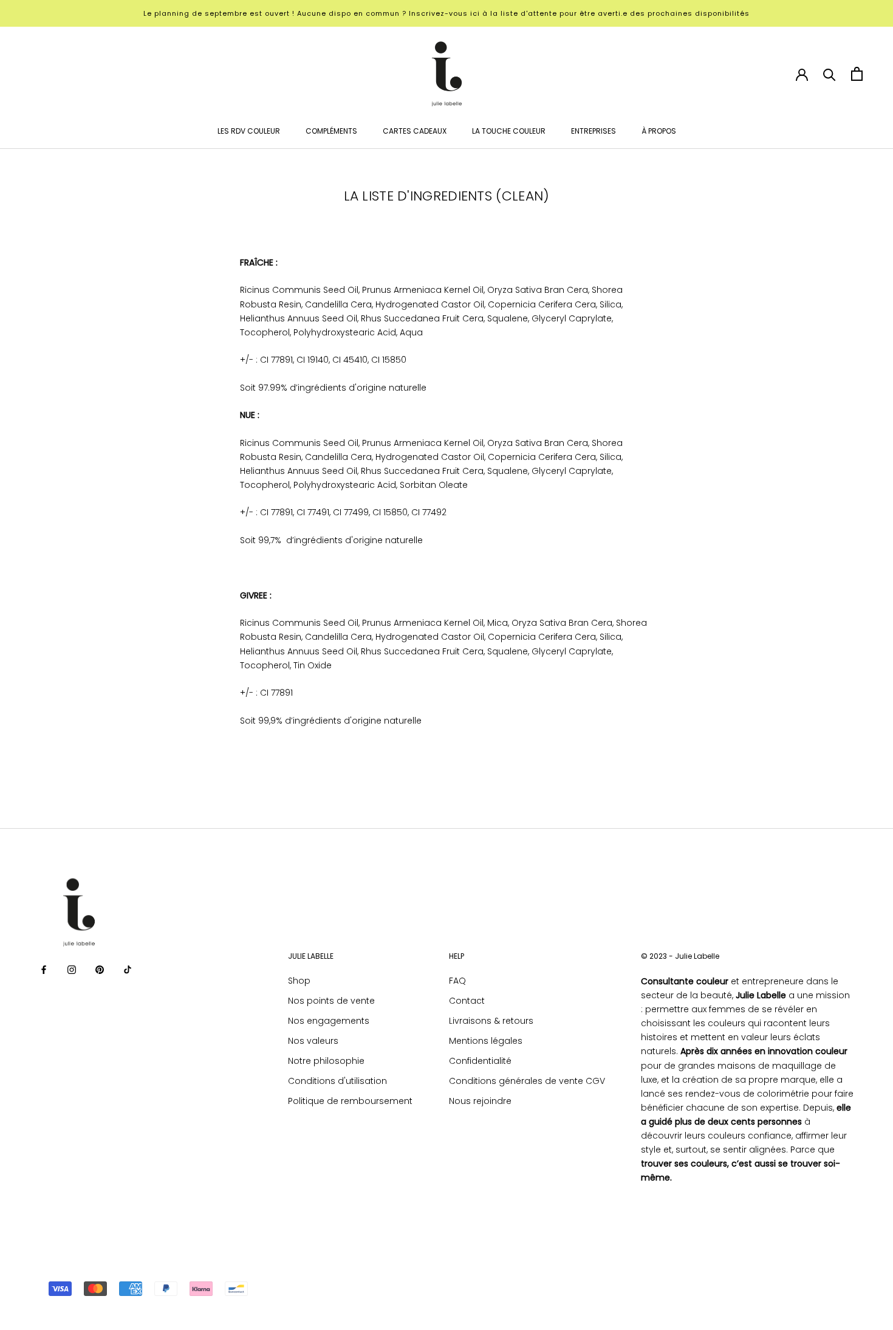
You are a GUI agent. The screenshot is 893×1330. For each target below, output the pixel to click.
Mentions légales (485, 1041)
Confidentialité (480, 1061)
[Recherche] (829, 73)
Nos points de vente (331, 1001)
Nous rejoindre (480, 1101)
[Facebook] (43, 969)
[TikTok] (127, 969)
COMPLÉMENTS (331, 131)
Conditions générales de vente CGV (527, 1081)
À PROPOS (659, 131)
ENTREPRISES (593, 131)
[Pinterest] (99, 969)
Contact (467, 1001)
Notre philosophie (326, 1061)
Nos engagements (328, 1021)
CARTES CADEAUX (414, 131)
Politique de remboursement (350, 1101)
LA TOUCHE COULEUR (509, 131)
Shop (299, 981)
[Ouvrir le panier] (857, 74)
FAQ (457, 981)
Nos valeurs (313, 1041)
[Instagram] (71, 969)
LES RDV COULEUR (248, 131)
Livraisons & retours (491, 1021)
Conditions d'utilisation (337, 1081)
